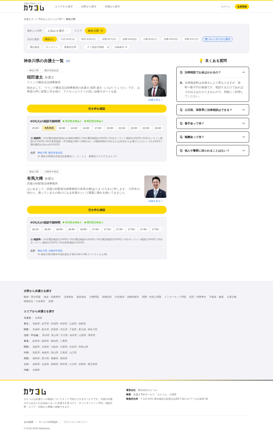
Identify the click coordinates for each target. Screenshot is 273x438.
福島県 (82, 323)
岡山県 (54, 352)
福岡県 (36, 364)
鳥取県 (36, 352)
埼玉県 (63, 329)
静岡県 (45, 341)
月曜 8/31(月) (191, 39)
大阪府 (54, 346)
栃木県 (45, 329)
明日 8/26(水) (88, 39)
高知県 (63, 358)
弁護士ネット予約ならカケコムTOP (43, 19)
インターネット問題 (175, 296)
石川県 (64, 335)
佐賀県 (45, 364)
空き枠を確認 (96, 108)
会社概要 (28, 422)
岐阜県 (36, 341)
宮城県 (54, 323)
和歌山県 (83, 346)
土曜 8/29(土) (150, 39)
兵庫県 (63, 346)
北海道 (38, 317)
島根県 (45, 352)
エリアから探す (63, 6)
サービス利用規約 (48, 422)
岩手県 (45, 323)
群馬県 (54, 329)
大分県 (73, 364)
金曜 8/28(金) (130, 39)
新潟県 (45, 335)
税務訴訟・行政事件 (34, 301)
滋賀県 (36, 346)
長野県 (91, 335)
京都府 (45, 346)
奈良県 (73, 346)
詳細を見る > (155, 99)
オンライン (52, 47)
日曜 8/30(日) (171, 39)
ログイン (226, 6)
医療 (51, 301)
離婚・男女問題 (32, 296)
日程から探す (111, 6)
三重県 (63, 341)
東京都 (82, 329)
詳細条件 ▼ (121, 47)
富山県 (55, 335)
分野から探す (88, 6)
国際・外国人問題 (151, 296)
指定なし (49, 39)
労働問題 (94, 296)
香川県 (45, 358)
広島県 (63, 352)
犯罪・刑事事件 (197, 296)
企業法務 (231, 296)
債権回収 (107, 296)
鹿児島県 (92, 364)
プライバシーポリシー (75, 422)
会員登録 (242, 6)
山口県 (73, 352)
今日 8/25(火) (68, 39)
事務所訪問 (70, 47)
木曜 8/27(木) (109, 39)
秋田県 (63, 323)
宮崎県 (82, 364)
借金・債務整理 (52, 296)
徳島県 (36, 358)
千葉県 (73, 329)
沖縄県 (36, 370)
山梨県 (82, 335)
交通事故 (68, 296)
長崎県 (54, 364)
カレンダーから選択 (219, 39)
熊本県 (63, 364)
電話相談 (34, 47)
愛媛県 (54, 358)
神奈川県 (92, 329)
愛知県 (54, 341)
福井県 (73, 335)
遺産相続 (81, 296)
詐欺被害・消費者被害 (127, 296)
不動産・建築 (216, 296)
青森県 (36, 323)
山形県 (73, 323)
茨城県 (36, 329)
